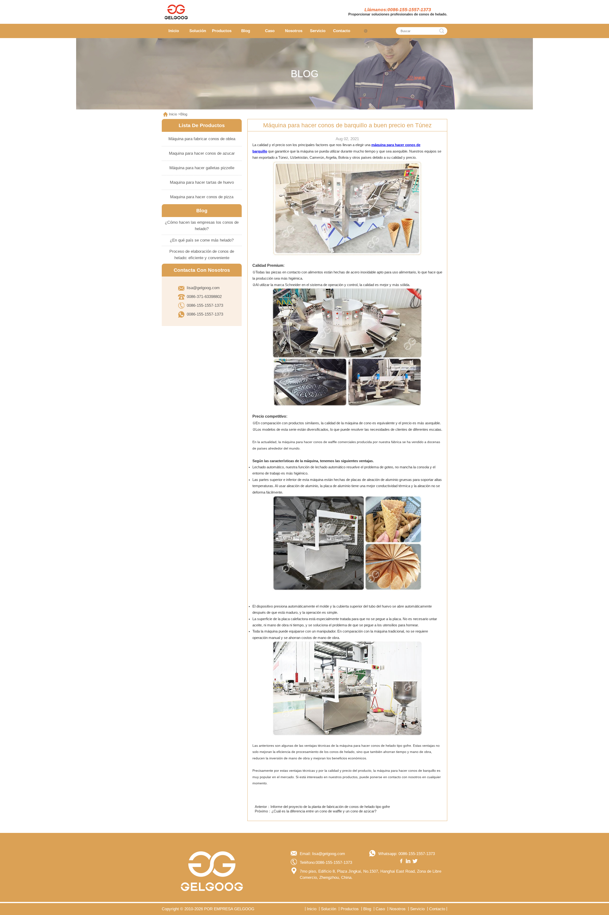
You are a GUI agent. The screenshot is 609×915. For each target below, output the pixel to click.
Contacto (341, 31)
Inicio (173, 31)
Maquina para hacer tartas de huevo (202, 182)
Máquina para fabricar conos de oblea (201, 139)
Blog (245, 31)
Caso (270, 31)
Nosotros (293, 31)
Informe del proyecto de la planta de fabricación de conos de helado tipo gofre (330, 807)
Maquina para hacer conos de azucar (202, 153)
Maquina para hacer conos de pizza (201, 197)
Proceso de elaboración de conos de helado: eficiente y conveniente (201, 254)
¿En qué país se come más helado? (202, 240)
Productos (221, 31)
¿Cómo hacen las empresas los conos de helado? (202, 225)
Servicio (317, 31)
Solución (197, 31)
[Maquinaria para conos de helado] (176, 11)
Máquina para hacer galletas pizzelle (201, 168)
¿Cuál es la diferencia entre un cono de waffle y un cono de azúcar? (323, 811)
